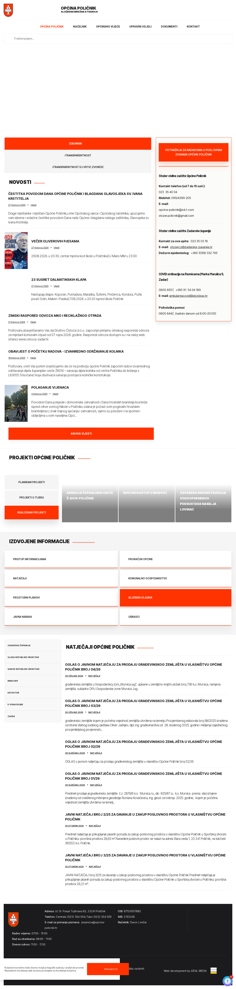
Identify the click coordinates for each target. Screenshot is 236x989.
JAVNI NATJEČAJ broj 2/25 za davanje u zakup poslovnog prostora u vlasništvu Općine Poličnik (145, 817)
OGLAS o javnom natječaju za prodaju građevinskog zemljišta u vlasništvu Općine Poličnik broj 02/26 (143, 744)
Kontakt (193, 26)
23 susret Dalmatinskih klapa (58, 280)
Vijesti (33, 204)
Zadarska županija (19, 645)
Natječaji (94, 676)
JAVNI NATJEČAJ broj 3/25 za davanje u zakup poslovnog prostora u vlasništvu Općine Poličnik (145, 857)
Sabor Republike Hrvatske (23, 669)
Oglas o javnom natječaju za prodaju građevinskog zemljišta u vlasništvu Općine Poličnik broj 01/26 (143, 776)
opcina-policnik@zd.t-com (176, 210)
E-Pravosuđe (15, 704)
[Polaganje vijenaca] (16, 403)
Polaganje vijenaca (50, 387)
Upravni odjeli (140, 26)
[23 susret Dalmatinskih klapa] (16, 291)
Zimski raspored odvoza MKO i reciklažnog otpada (54, 316)
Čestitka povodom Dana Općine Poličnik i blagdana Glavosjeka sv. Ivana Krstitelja (75, 196)
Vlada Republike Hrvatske (23, 657)
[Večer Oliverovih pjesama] (16, 251)
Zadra (11, 716)
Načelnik (80, 26)
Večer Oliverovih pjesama (55, 241)
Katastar (13, 692)
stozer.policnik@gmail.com (176, 215)
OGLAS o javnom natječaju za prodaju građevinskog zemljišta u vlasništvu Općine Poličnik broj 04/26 (143, 667)
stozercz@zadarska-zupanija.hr (191, 247)
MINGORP (13, 681)
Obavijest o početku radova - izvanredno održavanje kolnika (66, 351)
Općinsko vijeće (108, 26)
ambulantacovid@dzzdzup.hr (188, 296)
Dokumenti (169, 26)
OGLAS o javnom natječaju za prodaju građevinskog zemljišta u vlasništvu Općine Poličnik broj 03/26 (143, 703)
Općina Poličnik (52, 26)
